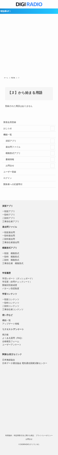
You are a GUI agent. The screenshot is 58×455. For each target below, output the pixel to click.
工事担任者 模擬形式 (12, 263)
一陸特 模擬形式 (10, 257)
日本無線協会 (8, 360)
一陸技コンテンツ (10, 299)
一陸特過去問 (8, 236)
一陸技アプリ (8, 211)
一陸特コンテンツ (10, 303)
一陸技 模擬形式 (10, 253)
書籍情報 (9, 159)
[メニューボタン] (4, 4)
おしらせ (7, 128)
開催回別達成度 (9, 285)
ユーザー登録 (9, 172)
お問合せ (9, 165)
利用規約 (8, 435)
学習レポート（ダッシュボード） (18, 278)
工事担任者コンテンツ (12, 309)
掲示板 (5, 335)
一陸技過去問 (8, 232)
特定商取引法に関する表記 (24, 435)
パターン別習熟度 (10, 288)
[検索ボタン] (54, 4)
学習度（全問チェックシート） (17, 282)
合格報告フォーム (10, 341)
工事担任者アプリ (10, 221)
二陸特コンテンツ (10, 306)
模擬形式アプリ (12, 153)
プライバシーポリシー (44, 435)
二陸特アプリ (8, 218)
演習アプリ (10, 141)
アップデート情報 (10, 324)
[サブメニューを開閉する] (52, 128)
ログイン (7, 178)
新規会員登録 (9, 122)
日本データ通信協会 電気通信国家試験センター (24, 363)
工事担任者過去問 (10, 242)
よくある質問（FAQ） (12, 338)
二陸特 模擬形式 (10, 260)
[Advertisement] (29, 46)
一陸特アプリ (8, 215)
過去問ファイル (12, 147)
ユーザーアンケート (11, 345)
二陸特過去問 (8, 239)
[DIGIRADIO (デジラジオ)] (29, 4)
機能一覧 (7, 135)
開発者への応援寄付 (12, 184)
